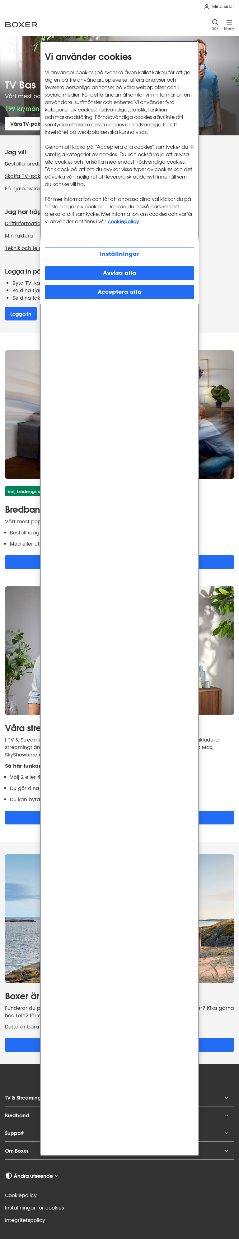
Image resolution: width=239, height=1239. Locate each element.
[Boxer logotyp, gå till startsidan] (21, 24)
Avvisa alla (119, 273)
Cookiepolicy (21, 1195)
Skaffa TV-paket (25, 176)
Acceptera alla (120, 292)
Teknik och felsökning (31, 248)
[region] (119, 598)
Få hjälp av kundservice (34, 189)
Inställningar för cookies (34, 1208)
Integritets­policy (25, 1220)
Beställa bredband (28, 164)
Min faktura (19, 236)
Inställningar (119, 254)
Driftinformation (24, 224)
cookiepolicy (123, 221)
